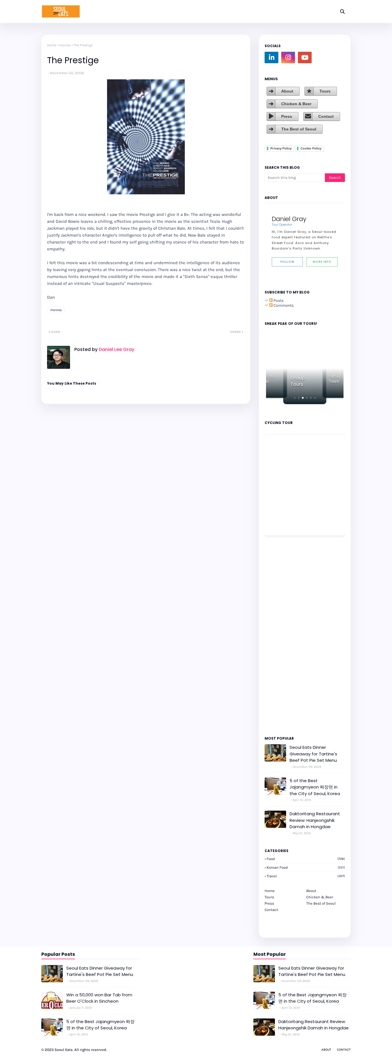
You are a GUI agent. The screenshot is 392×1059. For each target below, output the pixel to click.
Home (51, 45)
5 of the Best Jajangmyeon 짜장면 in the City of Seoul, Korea (315, 787)
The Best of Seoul (298, 129)
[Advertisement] (282, 635)
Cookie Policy (310, 148)
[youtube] (305, 57)
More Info (322, 262)
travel (306, 876)
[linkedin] (271, 57)
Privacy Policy (281, 148)
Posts (278, 300)
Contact (326, 116)
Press (286, 116)
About (287, 91)
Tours (325, 91)
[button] (295, 398)
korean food (306, 867)
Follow (287, 262)
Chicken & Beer (296, 103)
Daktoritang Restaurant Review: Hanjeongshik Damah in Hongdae (315, 820)
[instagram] (288, 57)
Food (306, 859)
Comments (283, 305)
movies (65, 45)
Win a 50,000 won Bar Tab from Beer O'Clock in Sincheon (99, 998)
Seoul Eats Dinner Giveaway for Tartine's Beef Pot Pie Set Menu (313, 753)
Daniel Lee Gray (116, 349)
